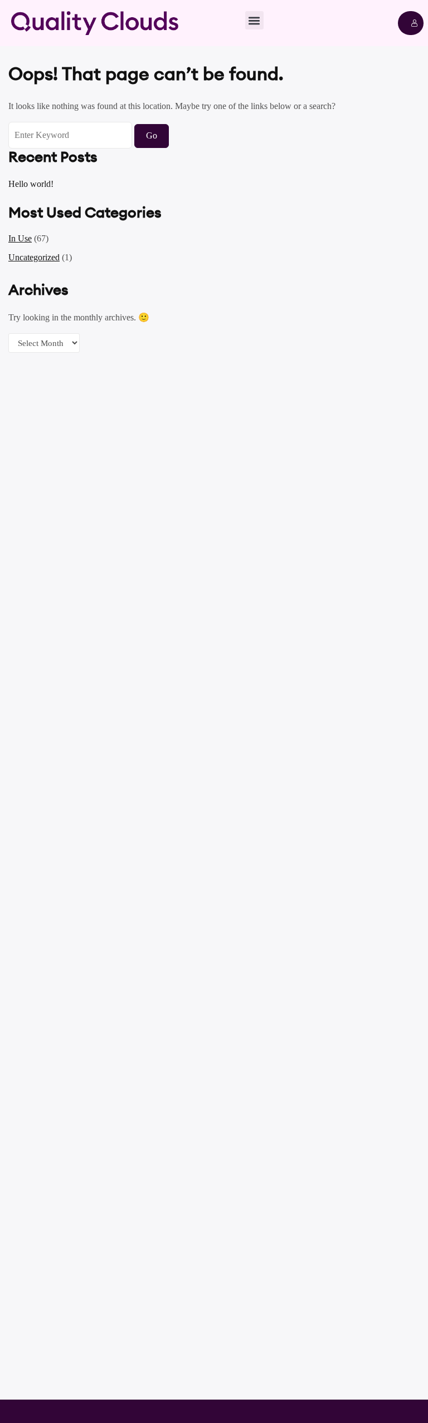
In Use (20, 238)
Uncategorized (34, 257)
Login (411, 23)
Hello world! (31, 184)
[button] (254, 20)
